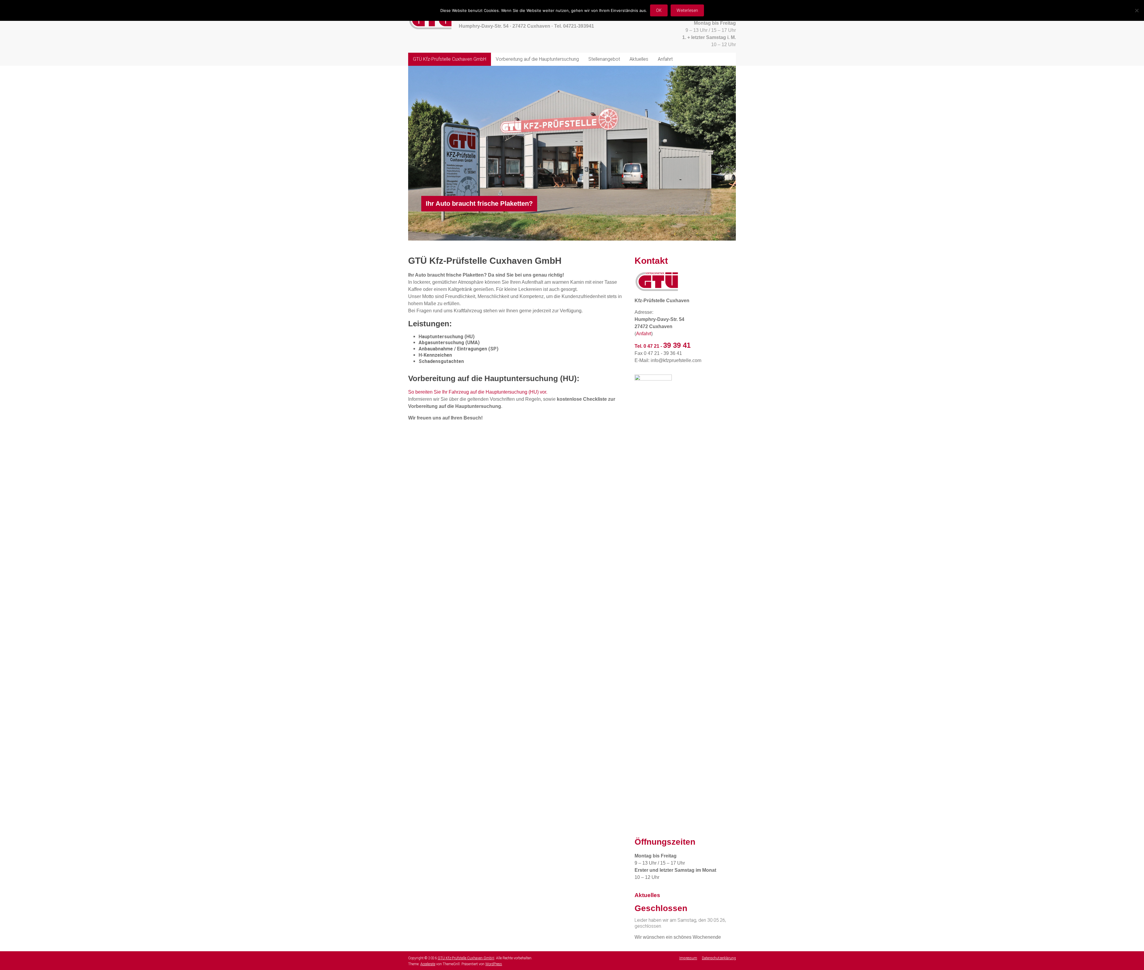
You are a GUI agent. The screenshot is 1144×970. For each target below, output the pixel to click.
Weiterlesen (687, 10)
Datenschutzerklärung (719, 958)
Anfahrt (665, 59)
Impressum (688, 958)
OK (659, 10)
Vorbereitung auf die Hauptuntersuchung (537, 59)
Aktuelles (638, 59)
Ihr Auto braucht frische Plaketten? (479, 203)
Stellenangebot (604, 59)
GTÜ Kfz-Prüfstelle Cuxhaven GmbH (449, 59)
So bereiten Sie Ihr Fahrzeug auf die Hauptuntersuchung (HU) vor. (477, 391)
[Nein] (1137, 10)
